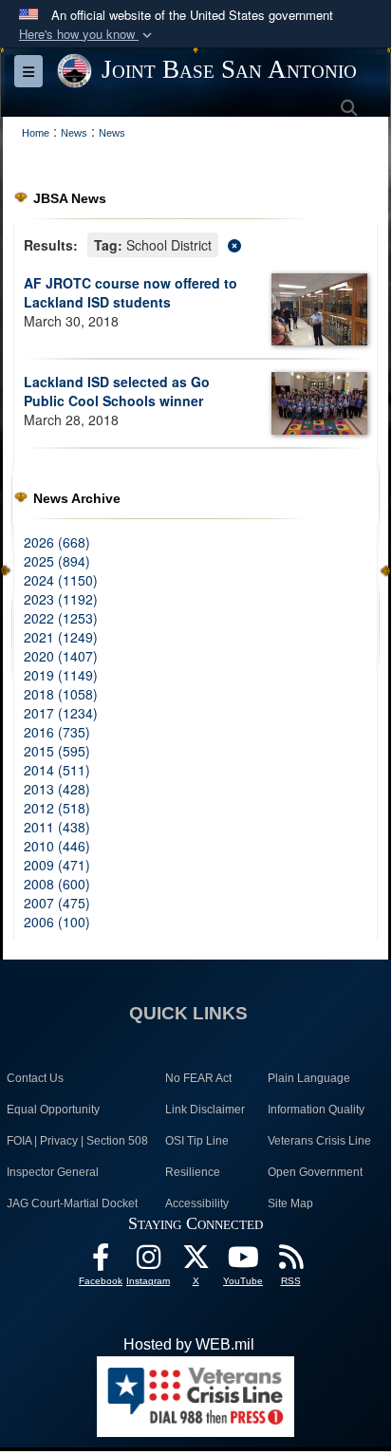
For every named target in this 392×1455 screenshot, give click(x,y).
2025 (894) (57, 560)
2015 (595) (57, 750)
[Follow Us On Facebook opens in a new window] (100, 1262)
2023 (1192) (61, 598)
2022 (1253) (61, 617)
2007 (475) (57, 902)
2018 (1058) (61, 693)
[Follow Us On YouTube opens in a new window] (243, 1262)
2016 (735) (57, 731)
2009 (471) (57, 864)
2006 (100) (57, 921)
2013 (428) (57, 788)
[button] (87, 35)
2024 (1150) (61, 579)
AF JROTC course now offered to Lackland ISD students (130, 292)
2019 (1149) (61, 674)
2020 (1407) (61, 655)
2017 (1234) (61, 712)
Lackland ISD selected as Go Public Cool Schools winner (117, 391)
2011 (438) (57, 826)
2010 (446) (57, 845)
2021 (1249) (61, 636)
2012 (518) (57, 807)
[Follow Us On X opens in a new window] (195, 1262)
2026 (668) (57, 541)
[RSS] (290, 1262)
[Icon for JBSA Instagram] (148, 1262)
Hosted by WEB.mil (188, 1344)
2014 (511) (57, 769)
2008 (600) (57, 883)
